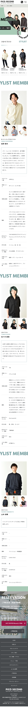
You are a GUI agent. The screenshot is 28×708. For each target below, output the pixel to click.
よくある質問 (14, 669)
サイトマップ (14, 685)
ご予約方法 (14, 631)
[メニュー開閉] (25, 2)
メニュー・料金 (14, 661)
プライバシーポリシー (14, 681)
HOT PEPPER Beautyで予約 (14, 623)
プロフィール (4, 73)
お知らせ (14, 644)
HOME (2, 5)
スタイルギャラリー (14, 665)
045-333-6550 (10, 618)
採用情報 (14, 677)
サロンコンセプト (14, 648)
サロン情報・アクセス (14, 656)
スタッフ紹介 (14, 652)
